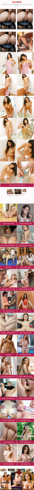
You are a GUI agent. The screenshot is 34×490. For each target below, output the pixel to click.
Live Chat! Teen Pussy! (17, 185)
